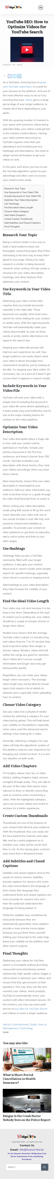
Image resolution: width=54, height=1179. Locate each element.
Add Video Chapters (14, 215)
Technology (26, 1028)
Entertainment (20, 1024)
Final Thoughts (12, 226)
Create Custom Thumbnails (18, 218)
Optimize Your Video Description (21, 200)
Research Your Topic (14, 188)
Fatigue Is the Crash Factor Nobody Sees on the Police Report (27, 1105)
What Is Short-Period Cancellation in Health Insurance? (27, 1066)
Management (10, 1028)
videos (28, 99)
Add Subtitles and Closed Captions (22, 222)
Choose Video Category (16, 211)
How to (42, 1024)
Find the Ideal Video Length (18, 207)
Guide (33, 1024)
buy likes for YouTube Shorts (31, 1008)
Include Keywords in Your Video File (22, 196)
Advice (7, 1024)
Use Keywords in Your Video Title (21, 192)
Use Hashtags (11, 203)
